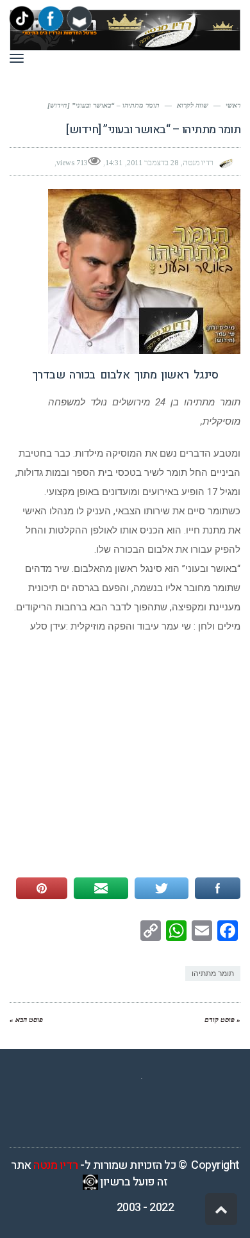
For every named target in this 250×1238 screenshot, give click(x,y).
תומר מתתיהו (213, 973)
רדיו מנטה (55, 1165)
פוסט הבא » (26, 1019)
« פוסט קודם (222, 1019)
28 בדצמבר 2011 (152, 162)
